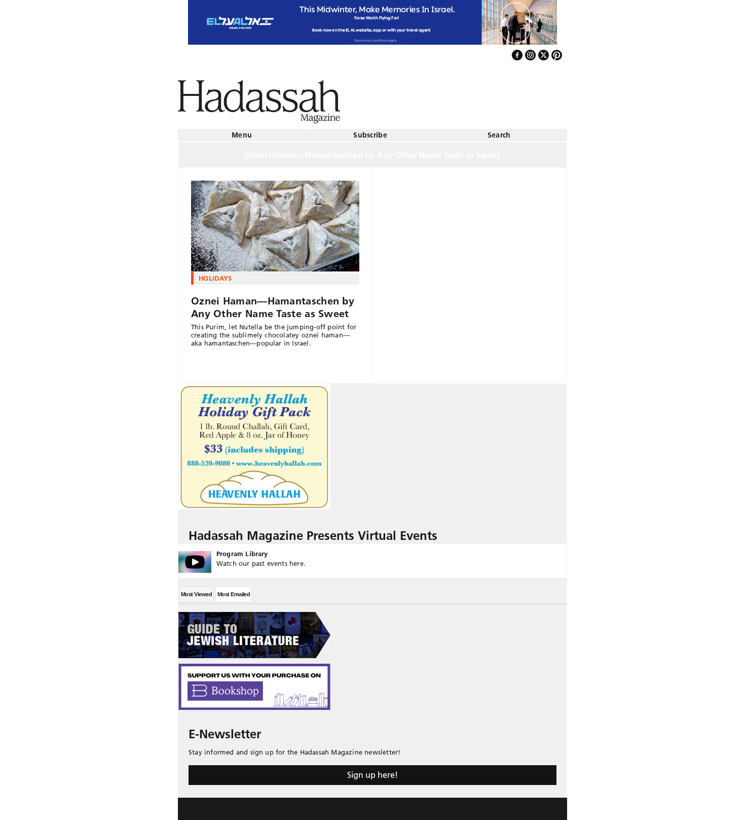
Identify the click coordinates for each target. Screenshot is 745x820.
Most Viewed (196, 590)
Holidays (215, 274)
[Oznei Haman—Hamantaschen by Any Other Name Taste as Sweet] (275, 222)
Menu (242, 130)
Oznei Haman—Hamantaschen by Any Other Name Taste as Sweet (272, 303)
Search (499, 130)
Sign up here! (372, 771)
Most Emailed (233, 590)
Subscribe (370, 130)
